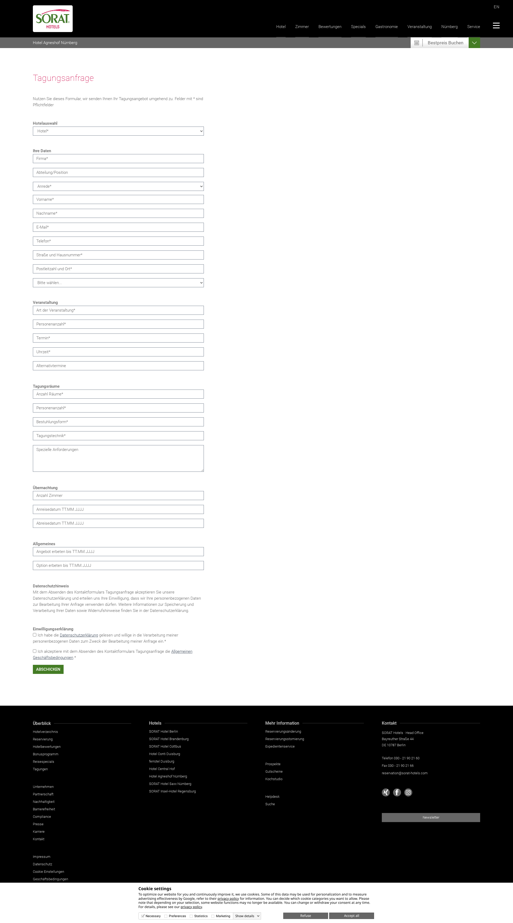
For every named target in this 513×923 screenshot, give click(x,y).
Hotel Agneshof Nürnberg (168, 776)
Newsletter (431, 817)
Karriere (39, 831)
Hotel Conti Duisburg (164, 754)
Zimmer (302, 26)
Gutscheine (274, 771)
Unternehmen (43, 786)
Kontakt (38, 839)
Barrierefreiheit (44, 809)
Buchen (445, 42)
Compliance (42, 816)
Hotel (281, 26)
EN (497, 7)
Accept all (351, 915)
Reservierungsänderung (283, 731)
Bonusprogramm (46, 754)
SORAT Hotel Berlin (163, 731)
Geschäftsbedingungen (50, 879)
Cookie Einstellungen (48, 871)
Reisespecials (43, 761)
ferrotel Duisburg (161, 761)
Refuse (305, 915)
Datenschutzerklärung (79, 635)
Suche (270, 804)
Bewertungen (329, 26)
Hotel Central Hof (162, 769)
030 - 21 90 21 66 (401, 765)
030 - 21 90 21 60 (406, 758)
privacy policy (228, 898)
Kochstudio (273, 779)
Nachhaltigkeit (44, 801)
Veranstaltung (419, 26)
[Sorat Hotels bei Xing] (386, 792)
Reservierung (43, 739)
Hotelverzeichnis (45, 731)
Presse (38, 824)
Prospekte (273, 764)
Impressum (41, 856)
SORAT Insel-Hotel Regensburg (172, 791)
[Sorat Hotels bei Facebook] (397, 792)
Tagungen (40, 769)
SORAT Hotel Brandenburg (169, 739)
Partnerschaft (43, 794)
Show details (244, 916)
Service (473, 26)
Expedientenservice (280, 746)
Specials (358, 26)
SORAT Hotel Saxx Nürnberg (170, 783)
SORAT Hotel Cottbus (165, 746)
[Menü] (496, 25)
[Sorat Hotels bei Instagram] (408, 792)
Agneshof (55, 42)
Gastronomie (386, 26)
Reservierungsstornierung (284, 739)
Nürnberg (449, 26)
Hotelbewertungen (47, 746)
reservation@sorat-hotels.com (405, 773)
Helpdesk (272, 796)
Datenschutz (42, 864)
